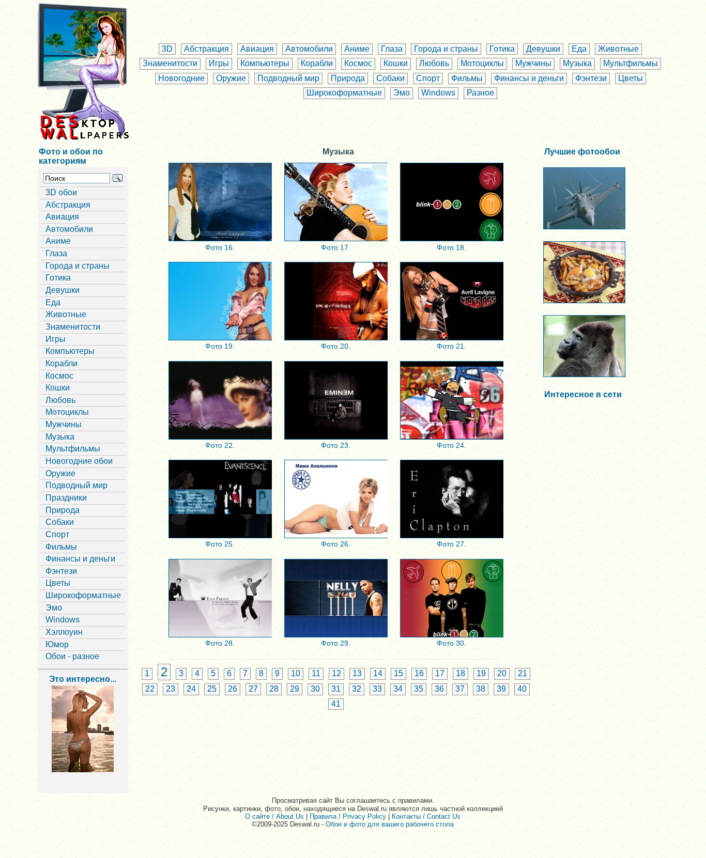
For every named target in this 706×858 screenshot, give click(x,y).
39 (501, 688)
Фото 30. (451, 643)
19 (481, 673)
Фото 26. (335, 544)
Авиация (257, 48)
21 (522, 673)
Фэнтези (591, 78)
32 (356, 688)
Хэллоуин (64, 632)
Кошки (395, 63)
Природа (348, 78)
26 (232, 688)
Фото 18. (451, 247)
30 (315, 688)
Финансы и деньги (529, 78)
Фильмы (467, 78)
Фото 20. (335, 346)
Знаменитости (170, 63)
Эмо (401, 92)
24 (191, 688)
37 (460, 688)
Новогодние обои (79, 461)
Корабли (317, 63)
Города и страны (446, 48)
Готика (502, 48)
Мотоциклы (482, 63)
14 (377, 673)
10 (295, 673)
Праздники (66, 497)
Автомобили (309, 48)
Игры (219, 63)
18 (460, 673)
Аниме (357, 48)
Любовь (434, 63)
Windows (438, 92)
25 (212, 688)
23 (170, 688)
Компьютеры (264, 63)
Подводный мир (288, 78)
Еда (579, 48)
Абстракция (206, 48)
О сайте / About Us (274, 816)
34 (398, 688)
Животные (618, 48)
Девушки (543, 48)
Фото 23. (335, 445)
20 (502, 673)
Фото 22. (220, 445)
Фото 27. (451, 544)
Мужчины (533, 63)
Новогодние (181, 78)
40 (522, 688)
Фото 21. (451, 346)
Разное (480, 92)
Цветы (630, 78)
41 (336, 703)
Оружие (231, 78)
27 (253, 688)
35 (418, 688)
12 (336, 673)
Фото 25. (220, 544)
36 (439, 688)
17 (439, 673)
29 (294, 688)
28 (274, 688)
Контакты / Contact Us (426, 816)
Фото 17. (335, 247)
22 (150, 688)
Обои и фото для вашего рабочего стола (390, 824)
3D (167, 48)
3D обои (61, 192)
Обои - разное (72, 656)
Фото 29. (335, 643)
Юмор (57, 644)
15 (398, 673)
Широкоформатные (344, 92)
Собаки (390, 78)
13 (357, 673)
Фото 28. (220, 643)
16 (419, 673)
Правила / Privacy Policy (348, 816)
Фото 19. (220, 346)
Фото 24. (451, 445)
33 (377, 688)
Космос (358, 63)
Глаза (392, 48)
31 (336, 688)
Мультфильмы (630, 63)
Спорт (428, 78)
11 (316, 673)
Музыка (577, 63)
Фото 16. (220, 247)
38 (480, 688)
